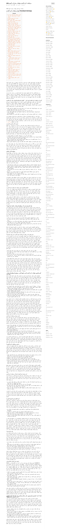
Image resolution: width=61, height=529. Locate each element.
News (47, 260)
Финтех (47, 324)
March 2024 (48, 57)
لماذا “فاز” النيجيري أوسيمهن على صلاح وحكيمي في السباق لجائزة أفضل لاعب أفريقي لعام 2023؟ (14, 40)
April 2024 (48, 55)
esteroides (48, 200)
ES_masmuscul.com (50, 189)
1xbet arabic (49, 109)
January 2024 (49, 61)
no (46, 270)
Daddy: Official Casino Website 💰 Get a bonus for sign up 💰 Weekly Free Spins (50, 10)
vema (47, 317)
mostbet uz (48, 248)
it (46, 224)
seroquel (48, 289)
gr (46, 221)
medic (47, 243)
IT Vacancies (49, 226)
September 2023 (49, 68)
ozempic (47, 272)
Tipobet (47, 303)
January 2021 (49, 101)
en (46, 152)
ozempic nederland (50, 273)
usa (46, 313)
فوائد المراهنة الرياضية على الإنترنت (14, 63)
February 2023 (49, 77)
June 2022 (48, 91)
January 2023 (49, 78)
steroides (48, 298)
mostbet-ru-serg (49, 255)
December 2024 (49, 41)
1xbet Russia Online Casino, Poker (49, 28)
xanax (47, 319)
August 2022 (48, 87)
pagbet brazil (49, 277)
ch (46, 135)
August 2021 (48, 96)
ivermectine (48, 236)
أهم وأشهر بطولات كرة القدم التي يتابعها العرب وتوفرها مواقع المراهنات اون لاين (14, 28)
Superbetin (48, 301)
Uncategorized (49, 307)
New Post (48, 258)
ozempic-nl (48, 275)
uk (46, 305)
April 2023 (48, 73)
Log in (47, 331)
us (46, 308)
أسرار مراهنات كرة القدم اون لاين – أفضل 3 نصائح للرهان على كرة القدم (14, 16)
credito (47, 139)
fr (46, 207)
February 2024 (49, 59)
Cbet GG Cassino (49, 133)
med (46, 241)
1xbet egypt (48, 112)
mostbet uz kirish (50, 250)
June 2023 (48, 71)
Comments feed (49, 335)
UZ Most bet (48, 315)
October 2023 (49, 66)
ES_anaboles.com (49, 159)
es (46, 157)
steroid (47, 296)
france (47, 219)
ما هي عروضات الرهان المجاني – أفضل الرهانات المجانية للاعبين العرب (14, 59)
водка (47, 320)
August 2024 (48, 48)
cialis (47, 137)
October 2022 (49, 84)
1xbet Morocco (49, 116)
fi (46, 202)
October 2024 (49, 45)
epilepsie (48, 154)
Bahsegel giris (49, 125)
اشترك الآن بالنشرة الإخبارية (13, 18)
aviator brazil (49, 121)
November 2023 (49, 64)
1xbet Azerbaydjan (50, 111)
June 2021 (48, 98)
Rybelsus (48, 288)
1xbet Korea (48, 114)
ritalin (47, 286)
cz (46, 140)
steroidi (48, 300)
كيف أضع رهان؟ (11, 36)
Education (48, 150)
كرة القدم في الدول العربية (13, 35)
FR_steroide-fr (49, 212)
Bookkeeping (48, 130)
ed (46, 148)
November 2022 (49, 82)
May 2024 (48, 54)
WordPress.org (49, 337)
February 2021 (49, 100)
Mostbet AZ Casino (50, 246)
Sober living (49, 291)
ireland (47, 222)
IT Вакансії (48, 228)
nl (46, 262)
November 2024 (49, 43)
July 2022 (48, 89)
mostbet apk (48, 245)
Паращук (47, 322)
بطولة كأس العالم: (11, 19)
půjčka (47, 284)
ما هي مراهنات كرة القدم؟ (13, 32)
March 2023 (48, 75)
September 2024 (49, 47)
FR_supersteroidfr (50, 217)
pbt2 (47, 279)
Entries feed (49, 333)
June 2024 (48, 52)
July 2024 (48, 50)
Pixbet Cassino (49, 282)
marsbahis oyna (49, 239)
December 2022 (49, 80)
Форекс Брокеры (49, 326)
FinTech (47, 204)
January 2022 (49, 94)
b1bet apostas (49, 123)
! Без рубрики (49, 105)
